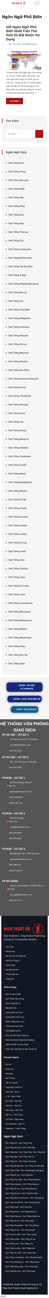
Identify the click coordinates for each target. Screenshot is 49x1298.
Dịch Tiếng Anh (16, 163)
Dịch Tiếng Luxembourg (20, 603)
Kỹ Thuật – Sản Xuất (14, 1101)
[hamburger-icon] (37, 3)
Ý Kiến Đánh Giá (12, 974)
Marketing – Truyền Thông (16, 1128)
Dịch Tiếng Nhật (16, 189)
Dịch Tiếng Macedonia (19, 612)
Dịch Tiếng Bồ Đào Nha (20, 258)
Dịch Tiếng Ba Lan (17, 292)
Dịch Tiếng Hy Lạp (17, 543)
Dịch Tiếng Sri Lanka (18, 586)
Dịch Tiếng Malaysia (18, 335)
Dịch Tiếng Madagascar (20, 620)
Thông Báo (10, 979)
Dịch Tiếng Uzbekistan (19, 456)
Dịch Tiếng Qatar (16, 663)
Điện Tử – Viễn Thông (14, 1115)
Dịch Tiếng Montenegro (20, 638)
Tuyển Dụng (10, 965)
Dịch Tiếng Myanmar (18, 353)
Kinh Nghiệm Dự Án (13, 1031)
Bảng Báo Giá (11, 1008)
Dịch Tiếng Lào (16, 241)
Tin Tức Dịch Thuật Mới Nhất (22, 44)
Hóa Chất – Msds (12, 1092)
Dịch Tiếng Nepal (16, 474)
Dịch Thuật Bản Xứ (13, 1003)
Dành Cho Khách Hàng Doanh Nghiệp (20, 1040)
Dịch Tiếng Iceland (17, 525)
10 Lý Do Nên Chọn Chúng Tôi (17, 1035)
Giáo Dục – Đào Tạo (13, 1106)
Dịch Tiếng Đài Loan (18, 180)
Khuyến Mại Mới (12, 970)
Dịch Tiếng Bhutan (17, 491)
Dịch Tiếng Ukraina (17, 361)
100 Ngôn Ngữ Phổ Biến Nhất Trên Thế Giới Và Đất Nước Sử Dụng (23, 33)
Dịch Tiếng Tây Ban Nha (20, 266)
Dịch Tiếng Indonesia (19, 327)
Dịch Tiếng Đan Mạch (19, 370)
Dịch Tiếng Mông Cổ (18, 439)
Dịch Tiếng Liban (16, 577)
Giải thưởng (10, 951)
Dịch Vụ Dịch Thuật (13, 994)
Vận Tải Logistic (12, 1083)
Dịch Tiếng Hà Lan (17, 344)
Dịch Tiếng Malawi (17, 629)
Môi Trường (10, 1078)
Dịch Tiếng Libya (16, 594)
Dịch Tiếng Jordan (17, 534)
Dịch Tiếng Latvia (17, 551)
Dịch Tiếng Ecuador (18, 517)
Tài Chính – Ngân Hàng (14, 1119)
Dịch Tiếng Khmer (17, 430)
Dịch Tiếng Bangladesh (20, 482)
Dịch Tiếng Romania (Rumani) (23, 379)
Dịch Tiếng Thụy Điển (19, 310)
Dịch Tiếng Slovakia (18, 405)
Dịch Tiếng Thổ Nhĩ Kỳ (19, 396)
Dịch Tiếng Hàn (16, 197)
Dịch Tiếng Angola (17, 508)
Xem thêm (14, 101)
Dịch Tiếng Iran (16, 422)
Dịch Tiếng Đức (16, 215)
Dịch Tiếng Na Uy (17, 387)
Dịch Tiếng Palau (16, 646)
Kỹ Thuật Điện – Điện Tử (15, 1124)
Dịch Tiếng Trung (17, 172)
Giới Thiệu (10, 947)
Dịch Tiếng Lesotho (18, 568)
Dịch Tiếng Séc (16, 301)
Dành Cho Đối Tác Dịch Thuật (17, 1045)
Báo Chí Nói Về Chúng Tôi (16, 956)
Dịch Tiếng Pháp (16, 206)
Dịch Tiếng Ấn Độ (17, 465)
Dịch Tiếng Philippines (19, 318)
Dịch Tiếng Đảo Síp (18, 655)
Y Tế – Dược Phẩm (13, 1096)
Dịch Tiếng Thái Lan (18, 232)
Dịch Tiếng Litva (16, 560)
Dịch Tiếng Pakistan (18, 448)
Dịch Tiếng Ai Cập (17, 499)
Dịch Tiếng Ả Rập (17, 275)
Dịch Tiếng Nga (16, 223)
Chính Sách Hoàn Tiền (14, 1026)
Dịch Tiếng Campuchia (19, 249)
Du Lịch (8, 1064)
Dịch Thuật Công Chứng (15, 999)
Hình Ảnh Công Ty (13, 961)
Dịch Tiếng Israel (16, 413)
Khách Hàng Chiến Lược (15, 1022)
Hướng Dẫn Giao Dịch (14, 1012)
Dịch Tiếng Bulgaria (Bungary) (23, 284)
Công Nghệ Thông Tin (14, 1087)
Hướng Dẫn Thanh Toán (15, 1017)
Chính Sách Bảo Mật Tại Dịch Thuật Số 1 (21, 1049)
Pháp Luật (9, 1069)
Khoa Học (9, 1074)
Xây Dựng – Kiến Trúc (14, 1110)
